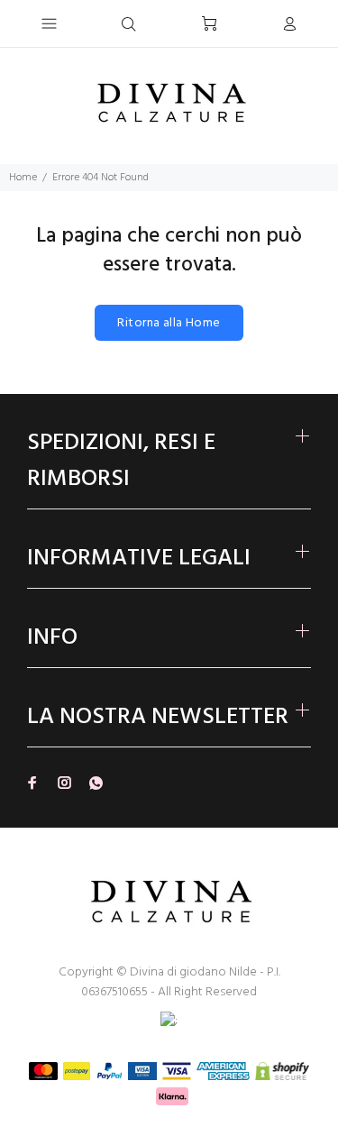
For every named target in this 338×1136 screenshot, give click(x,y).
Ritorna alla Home (168, 323)
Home (23, 178)
